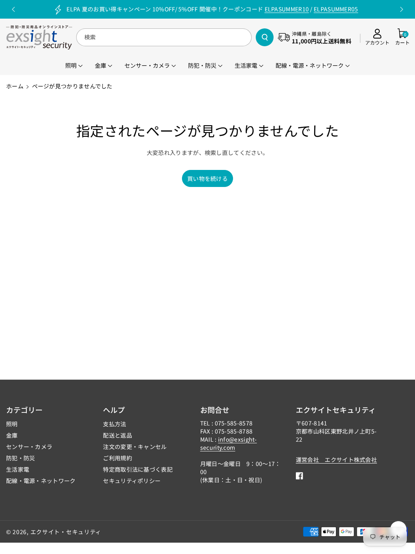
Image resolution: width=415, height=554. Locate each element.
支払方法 (114, 424)
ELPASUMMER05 (336, 9)
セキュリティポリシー (131, 481)
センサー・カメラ (29, 446)
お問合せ (214, 409)
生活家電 (17, 469)
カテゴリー (24, 409)
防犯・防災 (20, 458)
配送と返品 (117, 435)
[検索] (265, 37)
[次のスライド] (401, 9)
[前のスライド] (13, 9)
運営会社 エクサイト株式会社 (336, 459)
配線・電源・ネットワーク (41, 481)
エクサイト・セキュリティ (65, 532)
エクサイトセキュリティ (336, 409)
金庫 (12, 435)
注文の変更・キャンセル (135, 446)
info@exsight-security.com (228, 443)
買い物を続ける (207, 178)
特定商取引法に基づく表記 (138, 469)
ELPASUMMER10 (287, 9)
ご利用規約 (117, 458)
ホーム (15, 86)
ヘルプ (114, 409)
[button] (402, 37)
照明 (12, 424)
